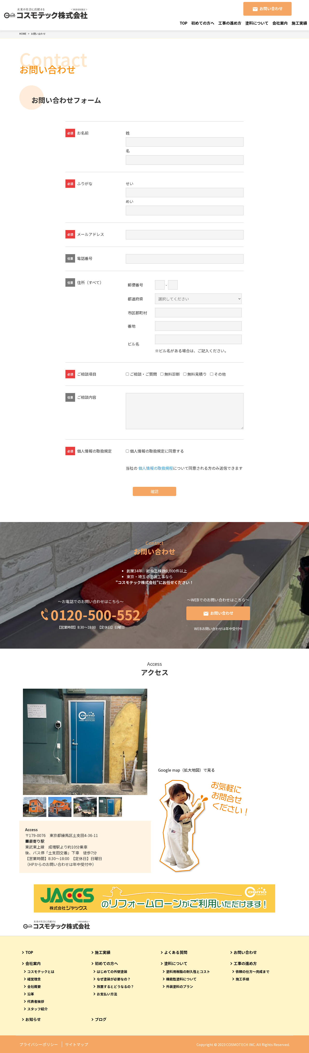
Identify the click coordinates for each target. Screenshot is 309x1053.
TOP (183, 23)
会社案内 (280, 23)
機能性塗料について (181, 979)
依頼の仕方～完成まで (252, 971)
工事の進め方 (229, 23)
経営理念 (34, 979)
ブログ (100, 1019)
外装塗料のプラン (179, 986)
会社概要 (34, 986)
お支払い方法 (107, 994)
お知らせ (33, 1019)
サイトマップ (76, 1044)
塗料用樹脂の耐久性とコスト (188, 971)
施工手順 (242, 979)
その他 (220, 374)
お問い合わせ (271, 8)
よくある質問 (175, 952)
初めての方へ (202, 23)
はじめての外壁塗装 (112, 971)
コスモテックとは (40, 971)
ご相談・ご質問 (143, 374)
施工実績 (299, 23)
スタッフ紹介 (37, 1008)
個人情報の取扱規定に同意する (157, 451)
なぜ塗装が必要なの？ (114, 979)
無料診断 (172, 374)
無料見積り (197, 374)
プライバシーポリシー (38, 1044)
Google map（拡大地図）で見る (186, 770)
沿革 (30, 994)
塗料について (256, 23)
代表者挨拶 (35, 1001)
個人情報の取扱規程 (155, 468)
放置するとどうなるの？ (115, 986)
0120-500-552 (95, 614)
